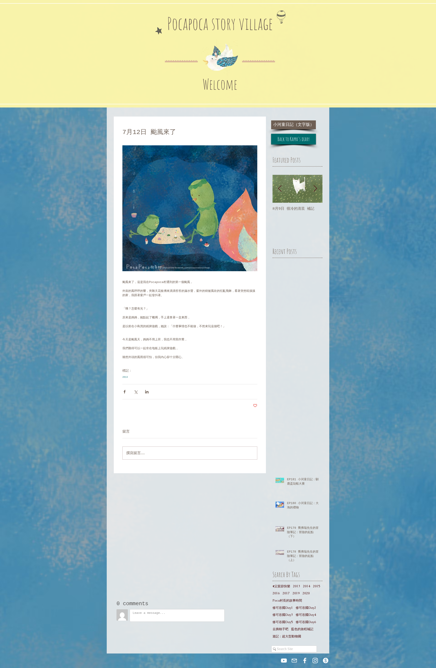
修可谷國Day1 (282, 608)
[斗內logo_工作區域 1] (325, 660)
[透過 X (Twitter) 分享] (136, 392)
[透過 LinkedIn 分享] (147, 392)
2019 (296, 593)
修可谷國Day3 (282, 615)
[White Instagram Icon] (315, 660)
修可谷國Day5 (282, 622)
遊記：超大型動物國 (286, 636)
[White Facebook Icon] (304, 660)
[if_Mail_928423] (294, 660)
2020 (306, 593)
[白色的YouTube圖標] (283, 660)
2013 (125, 377)
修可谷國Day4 (306, 615)
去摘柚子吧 (280, 629)
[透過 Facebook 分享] (124, 392)
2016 (276, 593)
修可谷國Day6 (306, 622)
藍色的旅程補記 (302, 629)
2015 (316, 586)
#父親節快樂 (281, 586)
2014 (306, 586)
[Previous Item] (280, 188)
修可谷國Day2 (306, 608)
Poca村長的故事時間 (287, 600)
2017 (286, 593)
